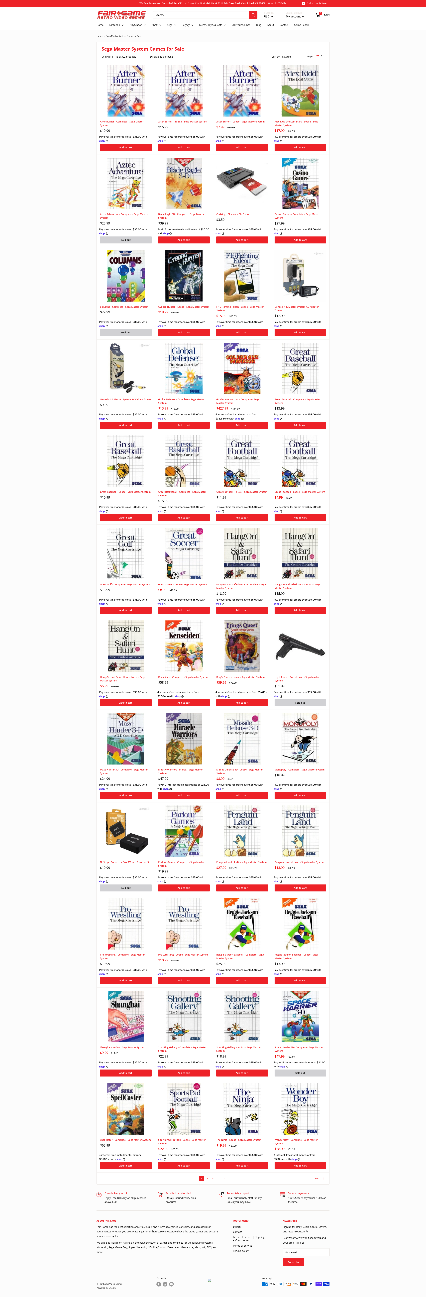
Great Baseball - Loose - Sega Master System (125, 491)
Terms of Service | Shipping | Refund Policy (250, 1238)
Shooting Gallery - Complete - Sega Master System (182, 1049)
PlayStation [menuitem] (135, 24)
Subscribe (293, 1262)
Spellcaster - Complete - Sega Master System (125, 1139)
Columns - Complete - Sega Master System (124, 306)
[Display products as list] (322, 56)
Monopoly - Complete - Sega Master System (299, 769)
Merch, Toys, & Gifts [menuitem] (210, 24)
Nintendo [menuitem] (114, 24)
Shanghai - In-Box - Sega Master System (122, 1047)
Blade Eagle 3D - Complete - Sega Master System (181, 216)
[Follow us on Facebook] (158, 1284)
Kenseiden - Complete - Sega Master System (183, 677)
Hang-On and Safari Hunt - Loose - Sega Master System (122, 678)
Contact (237, 1231)
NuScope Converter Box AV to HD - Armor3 (124, 862)
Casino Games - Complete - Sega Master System (297, 216)
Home (100, 35)
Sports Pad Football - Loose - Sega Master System (182, 1141)
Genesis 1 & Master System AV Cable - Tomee (125, 399)
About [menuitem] (270, 24)
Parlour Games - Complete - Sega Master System (181, 864)
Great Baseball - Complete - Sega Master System (297, 401)
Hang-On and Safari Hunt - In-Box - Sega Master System (297, 586)
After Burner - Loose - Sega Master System (240, 121)
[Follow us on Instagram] (165, 1284)
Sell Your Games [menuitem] (241, 24)
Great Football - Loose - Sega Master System (300, 491)
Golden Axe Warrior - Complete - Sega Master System (237, 401)
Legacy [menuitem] (186, 24)
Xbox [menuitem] (155, 24)
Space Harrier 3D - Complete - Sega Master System (299, 1049)
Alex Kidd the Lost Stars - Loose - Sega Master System (296, 123)
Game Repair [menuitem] (301, 24)
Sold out (126, 239)
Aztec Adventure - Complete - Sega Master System (124, 216)
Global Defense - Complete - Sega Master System (181, 401)
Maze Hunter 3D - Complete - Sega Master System (124, 771)
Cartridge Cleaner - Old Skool (232, 214)
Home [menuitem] (100, 24)
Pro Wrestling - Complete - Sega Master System (122, 956)
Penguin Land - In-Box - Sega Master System (241, 862)
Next (318, 1178)
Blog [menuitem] (258, 24)
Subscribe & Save (316, 3)
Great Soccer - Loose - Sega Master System (182, 584)
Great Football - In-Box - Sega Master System (241, 491)
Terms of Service (242, 1245)
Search (237, 1226)
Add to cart (125, 147)
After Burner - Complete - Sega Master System (121, 123)
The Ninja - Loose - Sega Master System (238, 1139)
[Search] (253, 15)
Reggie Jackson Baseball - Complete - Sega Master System (240, 956)
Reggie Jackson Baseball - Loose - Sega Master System (296, 956)
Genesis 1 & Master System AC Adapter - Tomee (297, 308)
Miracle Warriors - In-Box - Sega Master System (180, 771)
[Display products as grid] (317, 56)
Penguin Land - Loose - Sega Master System (299, 862)
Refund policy (241, 1250)
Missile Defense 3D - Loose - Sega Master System (239, 771)
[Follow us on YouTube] (171, 1284)
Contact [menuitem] (284, 24)
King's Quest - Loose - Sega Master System (240, 677)
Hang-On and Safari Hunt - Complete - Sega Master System (241, 586)
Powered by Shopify (106, 1287)
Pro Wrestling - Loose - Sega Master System (183, 954)
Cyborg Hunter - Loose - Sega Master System (183, 306)
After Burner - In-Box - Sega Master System (182, 121)
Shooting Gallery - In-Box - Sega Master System (238, 1049)
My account (293, 16)
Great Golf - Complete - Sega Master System (125, 584)
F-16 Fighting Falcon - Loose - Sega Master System (240, 308)
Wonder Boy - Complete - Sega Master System (296, 1141)
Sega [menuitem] (169, 24)
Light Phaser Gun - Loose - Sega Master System (297, 678)
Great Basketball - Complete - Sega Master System (182, 493)
